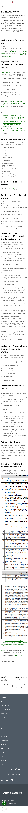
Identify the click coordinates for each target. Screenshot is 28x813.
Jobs (5, 7)
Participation (4, 717)
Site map (3, 744)
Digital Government (6, 764)
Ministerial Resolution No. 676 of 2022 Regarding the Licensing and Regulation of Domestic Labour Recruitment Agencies (14, 130)
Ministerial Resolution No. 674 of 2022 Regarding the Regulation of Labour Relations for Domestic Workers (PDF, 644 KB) (14, 117)
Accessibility (4, 736)
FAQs (2, 756)
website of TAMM (7, 56)
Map (2, 701)
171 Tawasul (4, 760)
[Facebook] (9, 769)
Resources (4, 697)
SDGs (2, 729)
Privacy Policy (4, 799)
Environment (4, 740)
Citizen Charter (5, 725)
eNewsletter (4, 713)
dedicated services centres (19, 50)
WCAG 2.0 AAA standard (7, 802)
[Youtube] (19, 769)
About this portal (5, 709)
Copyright (12, 799)
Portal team (4, 752)
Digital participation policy (8, 732)
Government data (5, 705)
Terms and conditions (7, 800)
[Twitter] (15, 769)
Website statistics (5, 748)
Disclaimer (4, 721)
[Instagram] (12, 769)
